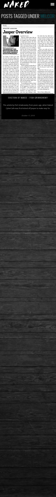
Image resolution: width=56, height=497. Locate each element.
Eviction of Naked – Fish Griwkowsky (28, 97)
